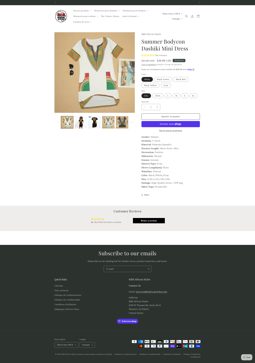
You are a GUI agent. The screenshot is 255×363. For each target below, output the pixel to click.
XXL (146, 96)
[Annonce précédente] (55, 2)
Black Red (181, 79)
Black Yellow (150, 85)
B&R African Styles (69, 354)
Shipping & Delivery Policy (66, 309)
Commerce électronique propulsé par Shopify (94, 354)
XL (193, 96)
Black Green (163, 79)
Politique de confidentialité (67, 300)
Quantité (145, 102)
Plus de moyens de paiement (170, 130)
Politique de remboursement (67, 295)
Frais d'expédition (148, 65)
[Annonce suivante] (200, 2)
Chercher (58, 285)
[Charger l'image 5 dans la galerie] (122, 122)
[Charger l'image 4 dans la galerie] (108, 122)
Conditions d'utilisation (65, 304)
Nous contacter (61, 290)
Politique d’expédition (192, 354)
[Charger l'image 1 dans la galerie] (67, 122)
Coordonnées (195, 357)
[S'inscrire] (148, 269)
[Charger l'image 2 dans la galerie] (81, 122)
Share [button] (146, 195)
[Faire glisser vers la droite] (132, 122)
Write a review (149, 220)
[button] (81, 10)
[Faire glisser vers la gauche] (57, 122)
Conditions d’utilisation (172, 354)
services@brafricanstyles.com (151, 291)
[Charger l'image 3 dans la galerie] (94, 122)
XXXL (158, 96)
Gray (166, 85)
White (147, 79)
